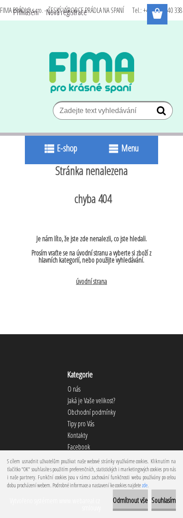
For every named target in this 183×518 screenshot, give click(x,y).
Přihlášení (26, 12)
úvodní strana (91, 281)
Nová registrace (66, 12)
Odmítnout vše (130, 500)
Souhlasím (163, 500)
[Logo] (92, 72)
